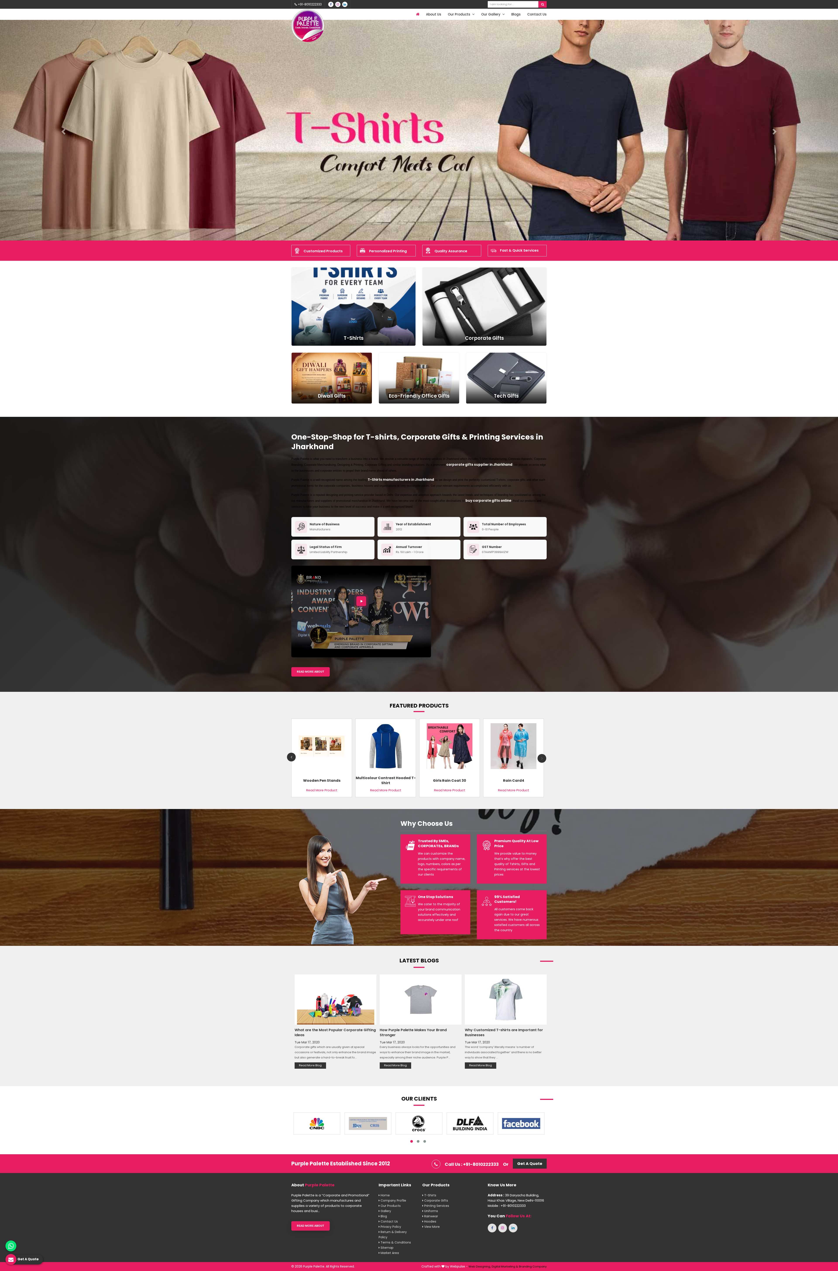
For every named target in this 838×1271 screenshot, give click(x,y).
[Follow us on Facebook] (330, 4)
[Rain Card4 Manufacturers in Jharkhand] (513, 748)
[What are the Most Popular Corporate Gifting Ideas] (335, 999)
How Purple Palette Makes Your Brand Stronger (413, 1032)
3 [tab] (424, 1141)
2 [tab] (418, 1141)
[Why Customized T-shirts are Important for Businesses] (506, 999)
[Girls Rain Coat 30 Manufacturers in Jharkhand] (449, 748)
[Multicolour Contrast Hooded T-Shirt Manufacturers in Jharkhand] (385, 748)
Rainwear (430, 1216)
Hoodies (429, 1221)
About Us (433, 14)
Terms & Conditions (395, 1242)
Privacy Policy (390, 1227)
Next (541, 758)
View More (431, 1227)
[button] (63, 130)
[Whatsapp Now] (10, 1245)
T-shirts (429, 1195)
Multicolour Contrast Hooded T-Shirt (386, 780)
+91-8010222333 (309, 4)
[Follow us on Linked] (344, 4)
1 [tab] (411, 1141)
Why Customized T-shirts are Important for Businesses (504, 1032)
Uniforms (430, 1211)
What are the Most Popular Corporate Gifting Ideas (335, 1032)
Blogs (516, 14)
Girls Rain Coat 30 (449, 780)
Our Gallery (491, 14)
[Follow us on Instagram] (337, 4)
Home (385, 1195)
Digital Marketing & (505, 1266)
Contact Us (537, 14)
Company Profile (393, 1200)
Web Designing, (480, 1266)
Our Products (459, 14)
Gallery (385, 1211)
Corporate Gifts (435, 1200)
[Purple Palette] (307, 25)
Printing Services (436, 1206)
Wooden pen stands (321, 780)
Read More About (310, 672)
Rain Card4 (513, 780)
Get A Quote (529, 1163)
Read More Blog (310, 1065)
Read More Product (321, 790)
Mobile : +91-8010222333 (507, 1205)
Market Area (389, 1253)
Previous (291, 757)
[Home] (417, 14)
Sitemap (386, 1247)
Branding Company (533, 1266)
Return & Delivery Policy (393, 1234)
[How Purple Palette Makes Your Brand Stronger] (421, 999)
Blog (383, 1216)
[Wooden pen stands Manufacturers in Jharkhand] (322, 748)
